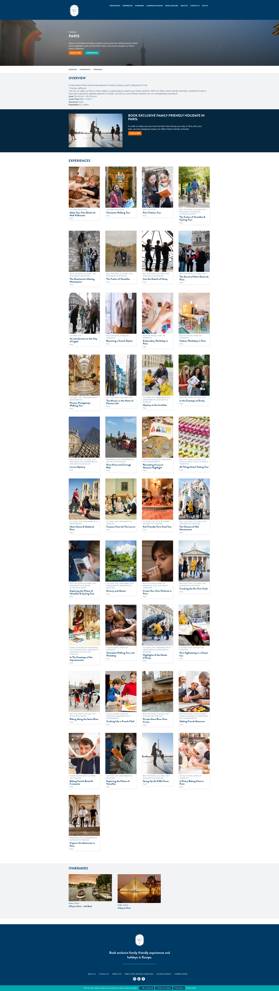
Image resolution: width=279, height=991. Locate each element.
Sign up (205, 6)
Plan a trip (75, 53)
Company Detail (181, 974)
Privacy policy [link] (191, 988)
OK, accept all (147, 988)
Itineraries (139, 6)
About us (184, 6)
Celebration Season (154, 6)
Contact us (195, 6)
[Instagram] (134, 979)
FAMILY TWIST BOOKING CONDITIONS (139, 974)
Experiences (92, 53)
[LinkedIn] (139, 979)
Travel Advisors (171, 6)
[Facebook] (143, 979)
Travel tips (117, 974)
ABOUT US (92, 974)
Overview (73, 69)
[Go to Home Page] (74, 11)
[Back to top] (271, 983)
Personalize (179, 988)
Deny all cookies (164, 988)
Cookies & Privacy (163, 974)
